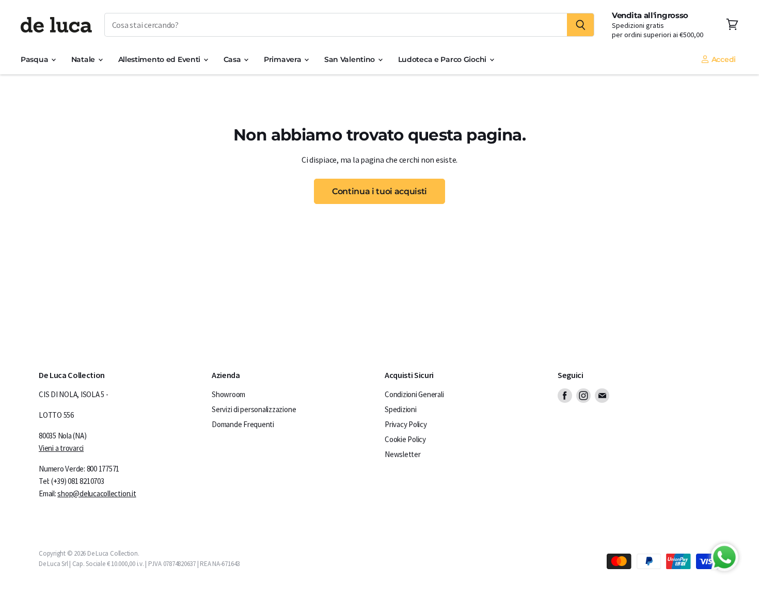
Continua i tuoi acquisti (379, 191)
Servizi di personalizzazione (254, 409)
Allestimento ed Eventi (160, 59)
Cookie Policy (405, 439)
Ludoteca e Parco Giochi (443, 59)
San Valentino (350, 59)
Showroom (228, 394)
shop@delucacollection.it (96, 493)
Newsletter (403, 454)
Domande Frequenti (243, 424)
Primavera (283, 59)
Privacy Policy (406, 424)
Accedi (722, 59)
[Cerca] (580, 25)
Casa (233, 59)
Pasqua (35, 59)
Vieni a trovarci (61, 448)
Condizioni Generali (414, 394)
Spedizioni (401, 409)
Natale (84, 59)
